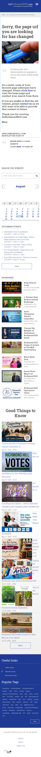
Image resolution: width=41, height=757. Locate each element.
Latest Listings (9, 667)
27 (27, 216)
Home (3, 15)
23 (6, 216)
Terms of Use (21, 746)
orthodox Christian (21, 710)
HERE (19, 147)
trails (24, 713)
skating (30, 694)
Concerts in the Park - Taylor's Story (18, 245)
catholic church (6, 705)
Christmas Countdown (15, 688)
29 (38, 216)
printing (4, 707)
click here (27, 90)
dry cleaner (36, 699)
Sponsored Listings (11, 675)
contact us (26, 103)
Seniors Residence (6, 702)
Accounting (29, 699)
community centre (12, 699)
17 (11, 214)
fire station (21, 691)
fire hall (15, 691)
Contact (21, 738)
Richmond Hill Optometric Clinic (31, 390)
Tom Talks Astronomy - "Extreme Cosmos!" (21, 257)
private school (35, 713)
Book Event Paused (36, 543)
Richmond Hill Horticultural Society (10, 694)
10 (11, 211)
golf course (5, 710)
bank (26, 696)
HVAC (31, 702)
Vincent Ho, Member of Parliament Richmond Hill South (31, 333)
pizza (24, 699)
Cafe (21, 705)
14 (33, 211)
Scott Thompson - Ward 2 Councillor (29, 315)
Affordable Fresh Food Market (16, 232)
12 (22, 211)
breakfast (17, 696)
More (20, 645)
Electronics (29, 710)
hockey (26, 694)
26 (22, 216)
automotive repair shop (16, 713)
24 (11, 216)
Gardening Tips (6, 688)
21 (33, 214)
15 (38, 211)
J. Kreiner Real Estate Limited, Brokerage (31, 299)
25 (17, 216)
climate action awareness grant (31, 707)
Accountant (5, 691)
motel (13, 702)
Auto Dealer (25, 702)
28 (33, 216)
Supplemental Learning (29, 705)
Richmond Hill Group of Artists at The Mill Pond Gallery (31, 346)
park (22, 696)
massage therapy (19, 707)
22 (38, 214)
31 (11, 219)
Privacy (20, 742)
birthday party (12, 710)
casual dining (10, 707)
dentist (10, 691)
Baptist (36, 702)
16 (6, 214)
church (19, 699)
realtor (12, 705)
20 (27, 214)
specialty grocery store (33, 696)
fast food (36, 694)
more (17, 266)
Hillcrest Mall (10, 696)
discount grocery (6, 713)
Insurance (28, 691)
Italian (21, 694)
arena (4, 696)
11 (17, 211)
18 (17, 214)
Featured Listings (10, 671)
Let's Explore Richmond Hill (28, 688)
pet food (29, 713)
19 (22, 214)
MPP (4, 715)
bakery (16, 705)
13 (27, 211)
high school (5, 699)
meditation (19, 702)
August (20, 186)
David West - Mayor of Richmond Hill (31, 373)
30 (6, 219)
